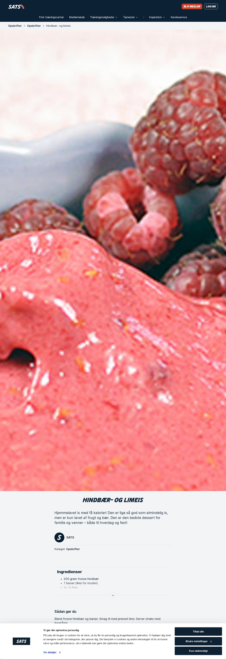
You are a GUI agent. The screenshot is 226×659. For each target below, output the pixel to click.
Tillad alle (198, 631)
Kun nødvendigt (198, 650)
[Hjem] (16, 6)
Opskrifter (15, 25)
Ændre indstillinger (196, 641)
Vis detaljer (49, 652)
